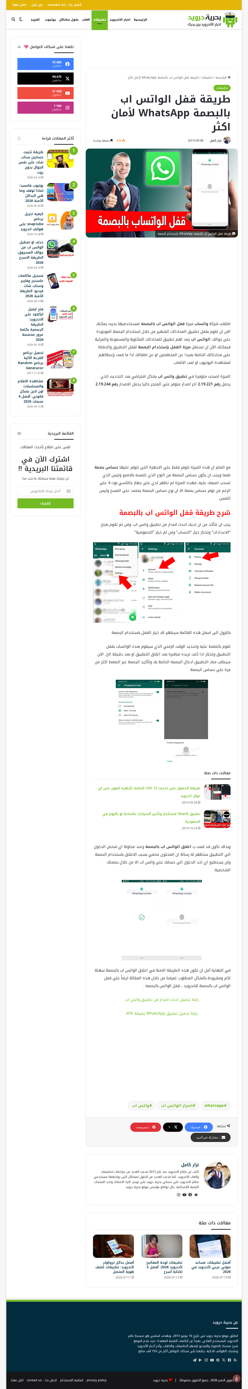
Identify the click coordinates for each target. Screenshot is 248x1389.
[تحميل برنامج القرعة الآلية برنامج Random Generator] (60, 359)
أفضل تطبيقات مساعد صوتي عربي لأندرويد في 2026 (211, 1267)
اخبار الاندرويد (119, 19)
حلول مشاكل (69, 19)
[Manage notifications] (236, 1378)
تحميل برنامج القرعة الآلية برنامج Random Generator (30, 360)
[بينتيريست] (218, 1360)
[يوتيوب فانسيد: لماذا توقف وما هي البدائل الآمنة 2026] (60, 192)
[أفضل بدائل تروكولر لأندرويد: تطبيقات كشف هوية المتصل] (113, 1246)
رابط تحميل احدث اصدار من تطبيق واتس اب (162, 999)
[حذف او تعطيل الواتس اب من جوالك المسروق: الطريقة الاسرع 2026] (60, 249)
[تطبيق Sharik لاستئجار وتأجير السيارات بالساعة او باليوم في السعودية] (217, 819)
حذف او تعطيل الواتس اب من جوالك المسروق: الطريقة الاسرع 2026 (30, 252)
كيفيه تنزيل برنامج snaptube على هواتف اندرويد (31, 221)
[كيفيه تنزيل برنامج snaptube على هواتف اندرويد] (60, 220)
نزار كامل (216, 140)
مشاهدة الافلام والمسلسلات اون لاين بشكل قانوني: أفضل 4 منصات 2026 (30, 391)
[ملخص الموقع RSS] (235, 1360)
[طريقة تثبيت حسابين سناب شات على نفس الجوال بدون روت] (60, 159)
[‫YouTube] (184, 1195)
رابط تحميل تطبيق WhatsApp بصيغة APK (162, 1013)
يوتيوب (50, 19)
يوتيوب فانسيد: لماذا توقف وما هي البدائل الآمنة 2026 (31, 193)
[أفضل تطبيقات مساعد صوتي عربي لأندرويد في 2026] (210, 1246)
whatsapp (214, 1105)
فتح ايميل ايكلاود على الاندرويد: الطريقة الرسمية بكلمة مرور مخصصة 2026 (31, 324)
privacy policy (97, 1380)
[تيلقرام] (194, 1360)
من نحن (37, 5)
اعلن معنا (19, 5)
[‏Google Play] (200, 1360)
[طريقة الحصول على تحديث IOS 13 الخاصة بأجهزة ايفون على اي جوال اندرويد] (217, 792)
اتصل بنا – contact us (64, 5)
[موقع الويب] (196, 1195)
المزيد (35, 19)
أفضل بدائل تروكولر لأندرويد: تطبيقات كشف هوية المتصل (114, 1267)
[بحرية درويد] (212, 19)
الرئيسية (140, 19)
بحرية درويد (160, 1380)
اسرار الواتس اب (177, 1105)
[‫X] (223, 1360)
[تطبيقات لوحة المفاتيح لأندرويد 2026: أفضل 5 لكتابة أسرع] (161, 1246)
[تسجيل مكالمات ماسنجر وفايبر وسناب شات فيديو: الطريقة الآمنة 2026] (60, 281)
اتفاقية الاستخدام (71, 1380)
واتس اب (140, 1105)
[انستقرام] (178, 1195)
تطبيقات (99, 19)
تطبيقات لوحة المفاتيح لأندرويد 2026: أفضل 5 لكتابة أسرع (164, 1267)
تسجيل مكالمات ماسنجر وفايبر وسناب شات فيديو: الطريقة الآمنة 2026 (30, 285)
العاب (86, 19)
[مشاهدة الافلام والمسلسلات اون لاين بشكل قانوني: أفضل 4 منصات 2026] (60, 388)
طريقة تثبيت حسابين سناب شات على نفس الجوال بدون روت (30, 162)
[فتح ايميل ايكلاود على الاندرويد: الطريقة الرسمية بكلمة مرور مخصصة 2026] (60, 314)
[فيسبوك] (190, 1195)
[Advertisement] (150, 48)
